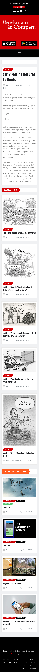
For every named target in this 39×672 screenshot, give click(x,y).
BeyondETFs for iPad (12, 583)
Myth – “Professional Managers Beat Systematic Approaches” (19, 335)
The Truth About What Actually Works (19, 233)
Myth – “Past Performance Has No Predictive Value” (18, 381)
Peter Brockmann (12, 85)
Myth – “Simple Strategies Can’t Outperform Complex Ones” (17, 289)
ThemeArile (23, 654)
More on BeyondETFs (7, 661)
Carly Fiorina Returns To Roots (20, 62)
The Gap (6, 507)
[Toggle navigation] (19, 53)
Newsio (14, 654)
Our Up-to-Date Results (24, 663)
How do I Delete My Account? (33, 663)
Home (5, 62)
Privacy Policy (16, 661)
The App (6, 545)
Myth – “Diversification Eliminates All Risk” (18, 455)
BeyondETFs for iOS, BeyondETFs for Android (19, 623)
